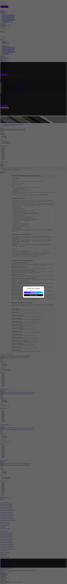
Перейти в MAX (33, 292)
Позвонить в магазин (33, 295)
